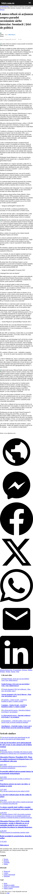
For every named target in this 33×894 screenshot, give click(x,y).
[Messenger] (16, 501)
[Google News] (16, 468)
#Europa (24, 670)
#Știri (17, 671)
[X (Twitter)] (16, 568)
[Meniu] (30, 2)
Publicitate (7, 876)
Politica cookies (8, 888)
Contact (6, 873)
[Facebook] (16, 535)
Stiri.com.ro (4, 845)
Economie (7, 862)
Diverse (2, 9)
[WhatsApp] (16, 601)
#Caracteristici (17, 670)
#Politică (2, 671)
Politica (6, 864)
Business (6, 861)
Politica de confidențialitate (11, 886)
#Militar (30, 670)
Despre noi (7, 871)
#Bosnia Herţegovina (6, 670)
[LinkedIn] (16, 668)
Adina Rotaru (11, 34)
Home (5, 883)
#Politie (8, 671)
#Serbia (13, 671)
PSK (8, 893)
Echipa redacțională (9, 874)
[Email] (16, 635)
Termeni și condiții (9, 885)
